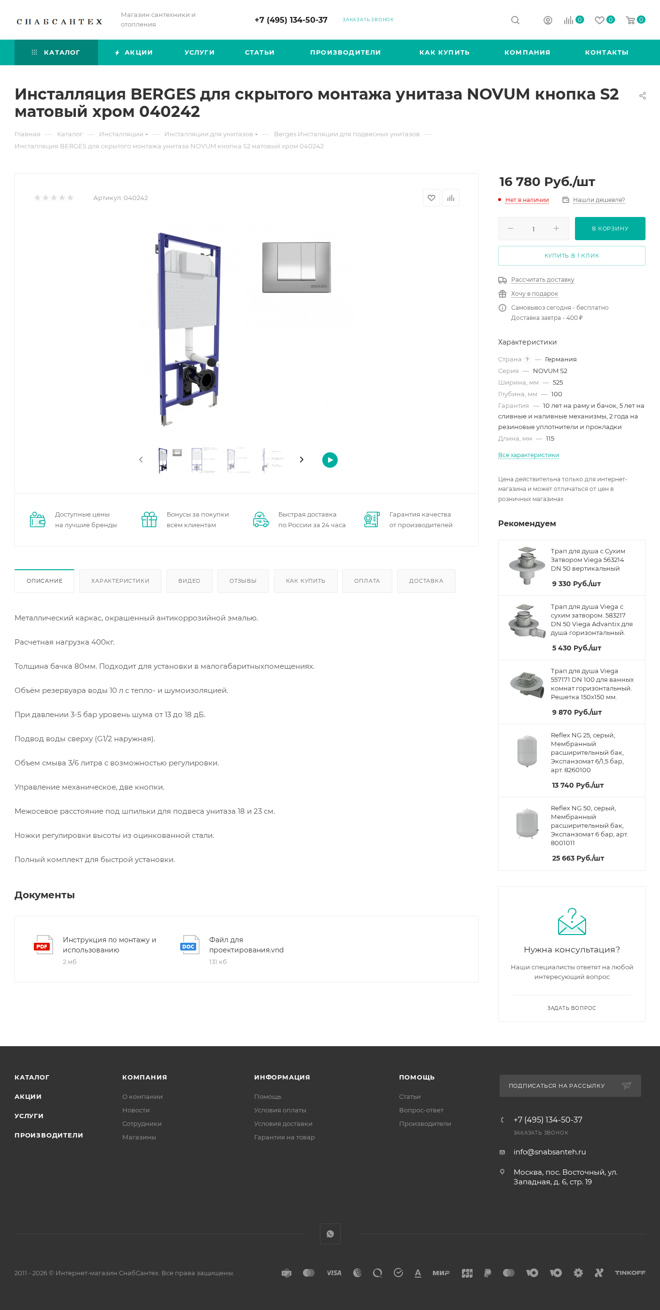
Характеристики (120, 580)
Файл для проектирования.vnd (246, 945)
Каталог (32, 1077)
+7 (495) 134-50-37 (291, 20)
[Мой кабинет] (548, 21)
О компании (142, 1096)
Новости (136, 1110)
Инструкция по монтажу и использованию (110, 945)
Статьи (410, 1096)
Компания (144, 1077)
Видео (189, 580)
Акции (28, 1096)
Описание (44, 580)
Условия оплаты (280, 1110)
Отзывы (243, 580)
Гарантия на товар (284, 1137)
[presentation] (140, 460)
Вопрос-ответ (421, 1110)
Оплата (367, 580)
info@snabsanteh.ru (550, 1151)
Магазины (139, 1137)
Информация (282, 1077)
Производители (48, 1135)
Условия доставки (283, 1123)
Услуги (29, 1116)
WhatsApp (330, 1234)
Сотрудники (142, 1123)
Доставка (426, 580)
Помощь (267, 1096)
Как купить (306, 580)
